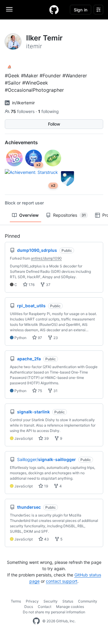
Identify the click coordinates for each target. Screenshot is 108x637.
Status (67, 601)
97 (39, 337)
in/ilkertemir (23, 102)
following (48, 111)
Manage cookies (70, 606)
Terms (16, 601)
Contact (44, 606)
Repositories (69, 215)
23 (55, 337)
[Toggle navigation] (9, 9)
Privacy (32, 601)
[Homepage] (54, 9)
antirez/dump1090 (46, 258)
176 (31, 284)
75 (39, 390)
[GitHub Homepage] (36, 621)
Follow (54, 124)
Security (51, 601)
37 (47, 284)
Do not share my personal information (54, 612)
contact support (61, 581)
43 (46, 539)
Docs (28, 606)
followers (23, 111)
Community (87, 601)
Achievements (21, 142)
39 (46, 438)
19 (45, 486)
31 (55, 390)
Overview (29, 215)
